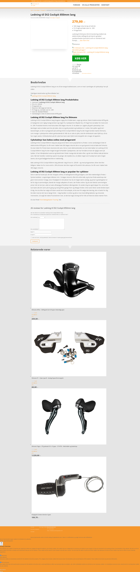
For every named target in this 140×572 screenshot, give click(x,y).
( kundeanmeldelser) (86, 73)
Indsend (35, 241)
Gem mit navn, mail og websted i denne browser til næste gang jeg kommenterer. (52, 237)
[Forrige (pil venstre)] (0, 571)
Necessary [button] (2, 553)
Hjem (32, 10)
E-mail (33, 234)
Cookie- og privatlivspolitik (37, 534)
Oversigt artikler (43, 527)
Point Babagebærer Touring (49, 200)
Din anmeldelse (35, 229)
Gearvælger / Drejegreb (40, 10)
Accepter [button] (53, 539)
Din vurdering (34, 217)
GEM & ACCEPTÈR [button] (4, 567)
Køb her (80, 58)
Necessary (4, 555)
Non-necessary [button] (3, 560)
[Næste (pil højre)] (2, 571)
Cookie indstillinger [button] (44, 539)
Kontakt (105, 5)
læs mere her (84, 40)
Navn (32, 232)
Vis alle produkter (91, 5)
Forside (76, 5)
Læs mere (35, 539)
